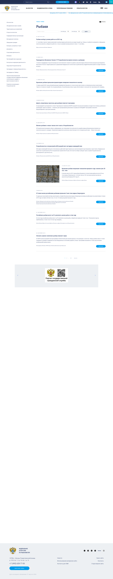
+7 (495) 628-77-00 (17, 563)
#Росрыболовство (46, 90)
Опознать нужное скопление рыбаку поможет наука (51, 236)
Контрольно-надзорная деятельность (16, 62)
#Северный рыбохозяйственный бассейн (65, 201)
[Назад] (17, 275)
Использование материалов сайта (67, 561)
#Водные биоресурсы (69, 180)
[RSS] (99, 2)
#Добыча (41, 90)
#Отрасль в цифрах (80, 180)
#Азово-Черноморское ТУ (58, 90)
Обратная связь (62, 2)
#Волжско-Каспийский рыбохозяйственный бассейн (45, 202)
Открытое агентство (82, 8)
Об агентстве (29, 8)
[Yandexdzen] (80, 2)
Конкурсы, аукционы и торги (14, 45)
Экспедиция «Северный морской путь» (16, 69)
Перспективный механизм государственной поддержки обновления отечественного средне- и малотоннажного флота (17, 78)
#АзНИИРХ (53, 112)
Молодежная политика (12, 39)
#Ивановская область (44, 69)
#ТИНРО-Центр (48, 245)
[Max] (76, 2)
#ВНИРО (64, 112)
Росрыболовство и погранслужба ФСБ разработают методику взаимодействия (59, 146)
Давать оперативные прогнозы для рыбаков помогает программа (55, 103)
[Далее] (95, 275)
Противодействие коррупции (14, 59)
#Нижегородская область (52, 69)
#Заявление (50, 47)
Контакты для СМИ (62, 563)
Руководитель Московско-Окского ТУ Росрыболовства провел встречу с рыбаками (60, 60)
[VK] (87, 2)
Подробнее (100, 48)
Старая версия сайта (97, 563)
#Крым (51, 90)
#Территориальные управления (45, 133)
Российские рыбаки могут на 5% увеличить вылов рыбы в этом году (56, 215)
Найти (86, 31)
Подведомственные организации (15, 35)
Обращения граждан (12, 42)
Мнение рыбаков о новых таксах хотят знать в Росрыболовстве (54, 125)
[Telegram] (83, 2)
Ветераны (9, 55)
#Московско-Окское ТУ (61, 69)
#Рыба (37, 223)
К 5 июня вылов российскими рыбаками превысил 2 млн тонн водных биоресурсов (60, 193)
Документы (10, 49)
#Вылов (56, 201)
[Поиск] (48, 2)
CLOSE (111, 2)
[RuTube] (94, 2)
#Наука (67, 112)
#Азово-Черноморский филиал (42, 112)
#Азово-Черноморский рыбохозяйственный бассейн (46, 203)
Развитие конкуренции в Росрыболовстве (13, 85)
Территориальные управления (64, 8)
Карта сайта (100, 558)
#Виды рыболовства (40, 47)
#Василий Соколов (45, 223)
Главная (38, 21)
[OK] (90, 2)
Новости (59, 558)
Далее (75, 258)
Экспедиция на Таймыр (12, 72)
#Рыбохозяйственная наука (56, 245)
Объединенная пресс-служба (44, 8)
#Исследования (39, 245)
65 (70, 258)
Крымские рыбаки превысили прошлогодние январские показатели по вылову (59, 82)
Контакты (101, 561)
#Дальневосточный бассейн (61, 202)
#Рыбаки (45, 47)
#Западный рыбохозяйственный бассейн (47, 201)
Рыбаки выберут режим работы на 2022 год (49, 39)
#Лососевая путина (63, 223)
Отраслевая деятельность (13, 52)
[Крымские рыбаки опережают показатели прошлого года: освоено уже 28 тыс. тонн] (47, 174)
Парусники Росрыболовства (14, 65)
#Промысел (64, 245)
